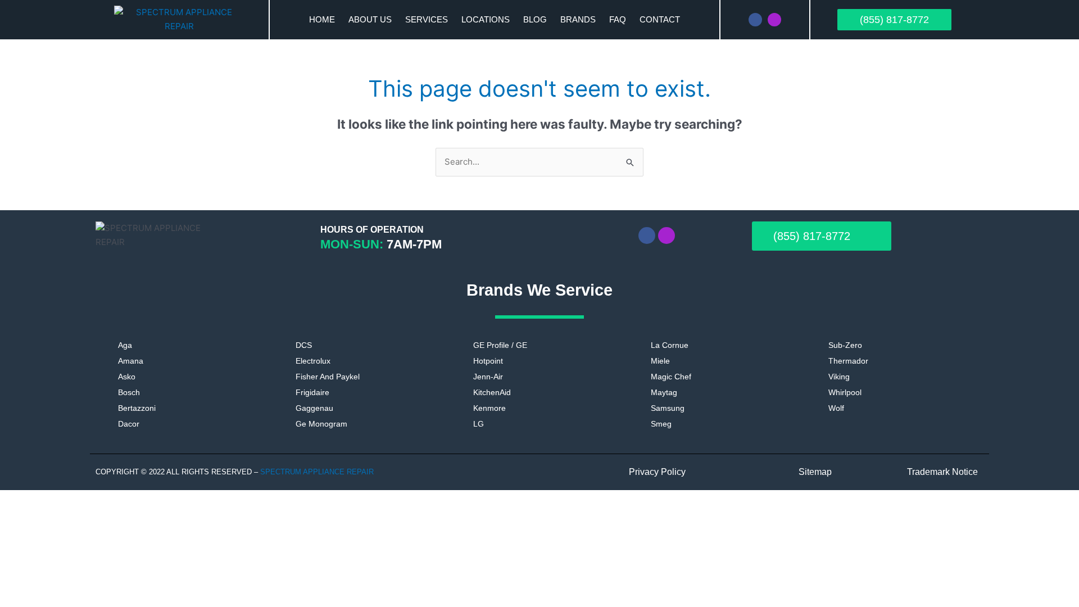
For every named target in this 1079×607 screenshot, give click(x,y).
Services (426, 19)
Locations (485, 19)
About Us (370, 19)
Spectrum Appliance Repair (318, 472)
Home (322, 19)
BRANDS (578, 19)
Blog (535, 19)
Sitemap (815, 472)
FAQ (617, 19)
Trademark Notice (942, 472)
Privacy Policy (657, 472)
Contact (660, 19)
